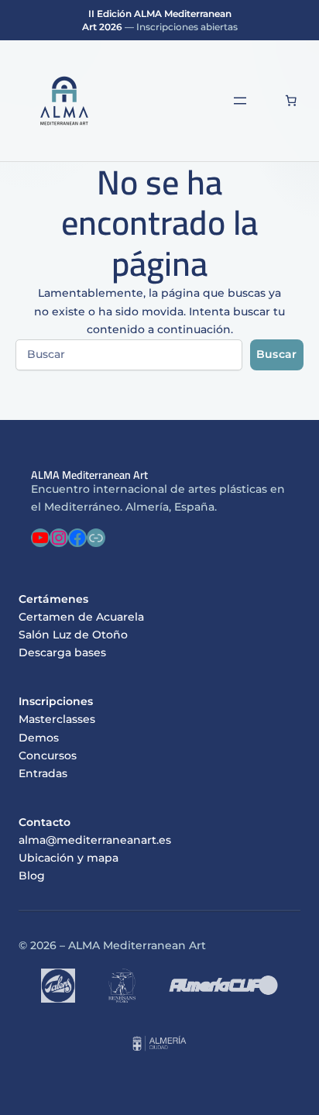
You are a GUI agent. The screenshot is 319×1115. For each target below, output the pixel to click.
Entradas (43, 773)
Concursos (48, 755)
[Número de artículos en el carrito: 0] (291, 101)
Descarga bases (62, 652)
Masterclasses (57, 719)
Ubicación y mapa (68, 858)
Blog (32, 876)
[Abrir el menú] (240, 100)
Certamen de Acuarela (81, 617)
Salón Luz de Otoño (73, 635)
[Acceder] (267, 100)
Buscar (276, 354)
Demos (39, 738)
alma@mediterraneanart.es (95, 840)
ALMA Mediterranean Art (89, 474)
